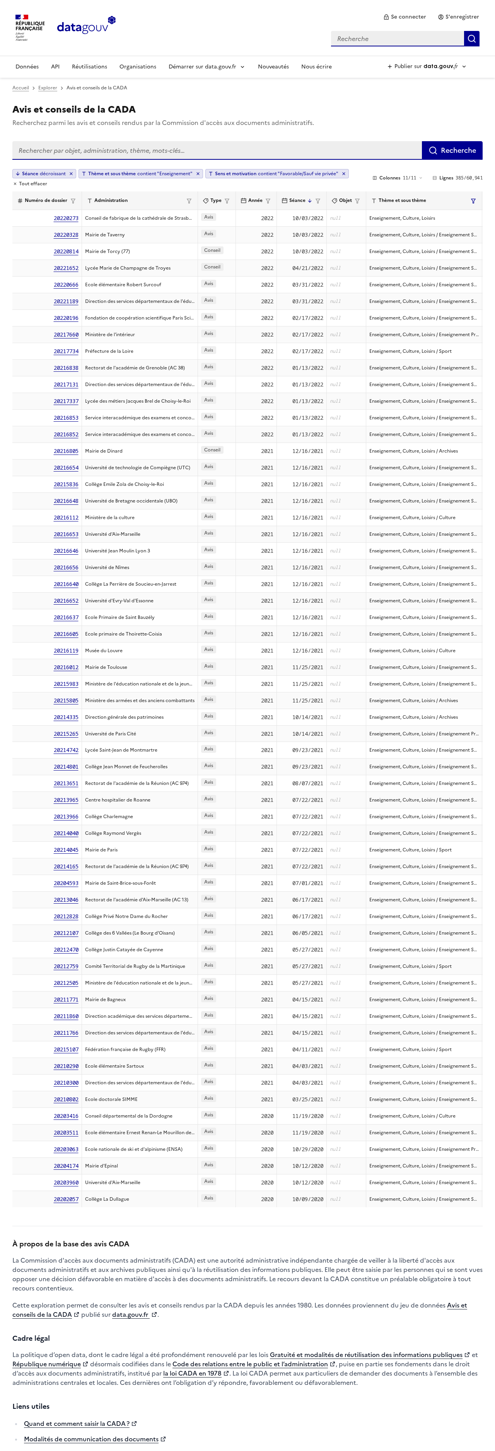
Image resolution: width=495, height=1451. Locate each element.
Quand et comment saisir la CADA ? (77, 1423)
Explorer (47, 87)
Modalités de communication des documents (91, 1439)
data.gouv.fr (131, 1314)
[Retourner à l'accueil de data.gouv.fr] (86, 27)
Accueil (20, 87)
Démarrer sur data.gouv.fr (202, 67)
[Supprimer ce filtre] (198, 174)
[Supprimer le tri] (71, 174)
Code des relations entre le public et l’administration (250, 1364)
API (55, 67)
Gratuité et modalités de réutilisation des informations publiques (366, 1354)
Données (27, 67)
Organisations (137, 67)
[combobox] (405, 38)
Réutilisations (89, 67)
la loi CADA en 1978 (192, 1373)
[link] (405, 17)
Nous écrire (316, 67)
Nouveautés (273, 67)
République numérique (46, 1364)
